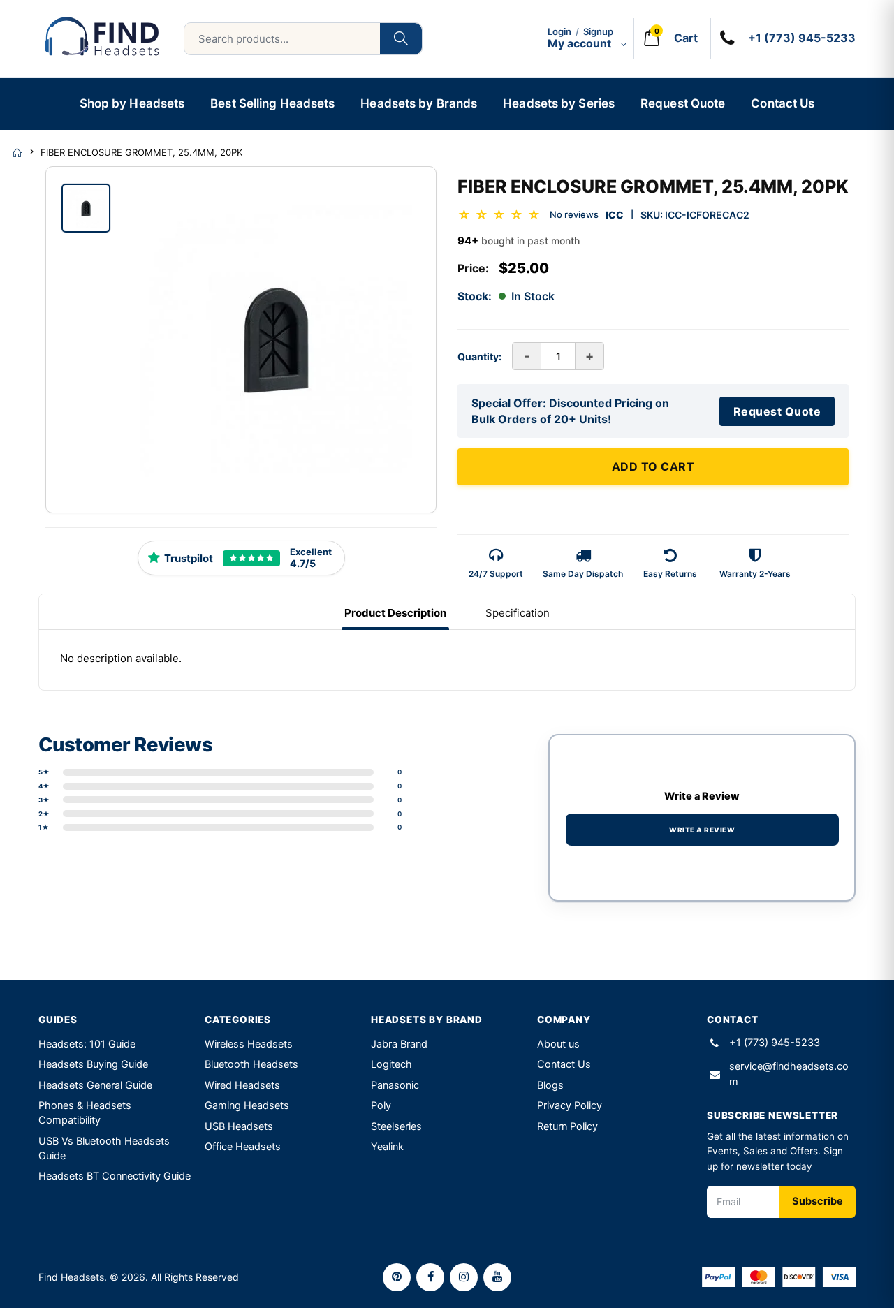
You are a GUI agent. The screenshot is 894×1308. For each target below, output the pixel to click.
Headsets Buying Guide (93, 1064)
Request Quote (682, 103)
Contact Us (782, 103)
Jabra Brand (399, 1044)
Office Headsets (243, 1146)
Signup (598, 31)
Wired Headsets (242, 1085)
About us (558, 1044)
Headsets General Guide (95, 1085)
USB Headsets (239, 1126)
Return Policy (567, 1126)
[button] (668, 38)
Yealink (387, 1146)
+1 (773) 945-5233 (774, 1042)
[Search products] (401, 38)
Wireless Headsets (249, 1044)
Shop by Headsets (132, 103)
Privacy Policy (569, 1105)
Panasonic (395, 1085)
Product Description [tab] (395, 612)
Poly (381, 1105)
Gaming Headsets (247, 1105)
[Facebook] (430, 1277)
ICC (615, 215)
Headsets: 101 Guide (86, 1044)
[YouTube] (497, 1277)
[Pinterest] (397, 1277)
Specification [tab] (517, 612)
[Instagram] (464, 1277)
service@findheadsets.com (789, 1074)
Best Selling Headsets (272, 103)
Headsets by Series (559, 103)
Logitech (391, 1064)
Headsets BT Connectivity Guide (114, 1176)
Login (559, 31)
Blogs (550, 1085)
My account (581, 43)
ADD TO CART (653, 466)
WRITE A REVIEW (702, 829)
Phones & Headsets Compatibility (84, 1112)
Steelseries (396, 1126)
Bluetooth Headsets (251, 1064)
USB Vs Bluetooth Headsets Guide (104, 1148)
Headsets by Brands (418, 103)
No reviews (574, 214)
